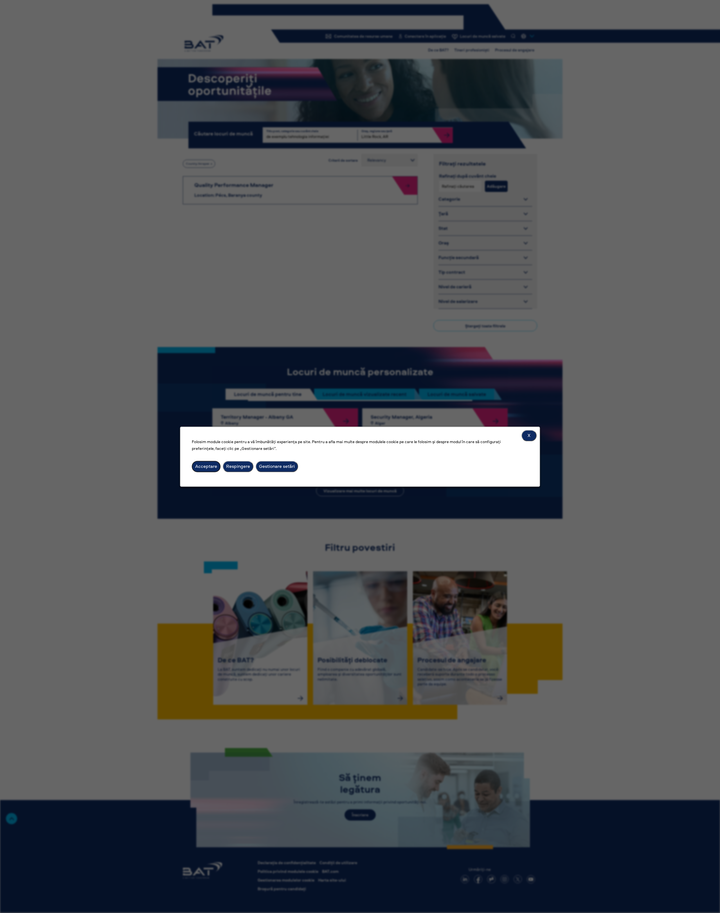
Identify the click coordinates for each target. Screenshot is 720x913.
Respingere (238, 466)
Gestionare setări (277, 466)
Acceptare (206, 466)
